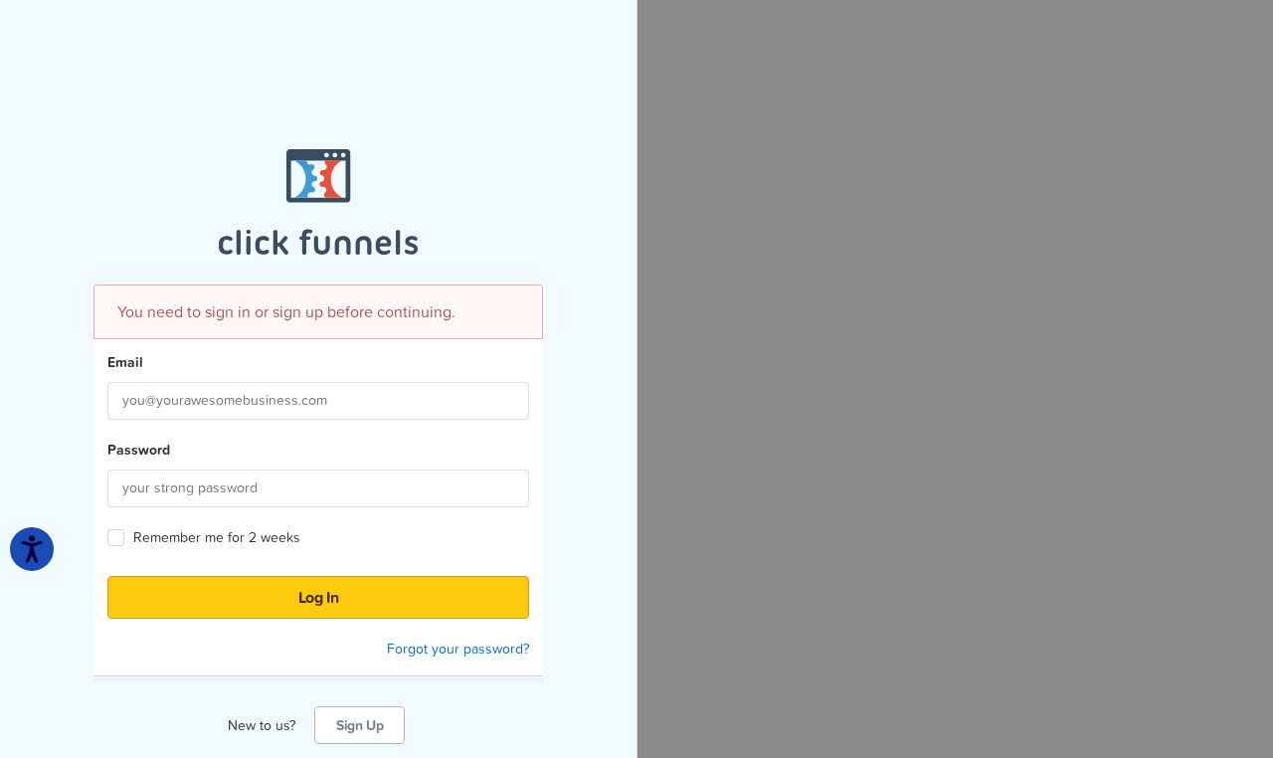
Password (138, 450)
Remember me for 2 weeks (216, 537)
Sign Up (359, 725)
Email (125, 362)
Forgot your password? (458, 649)
